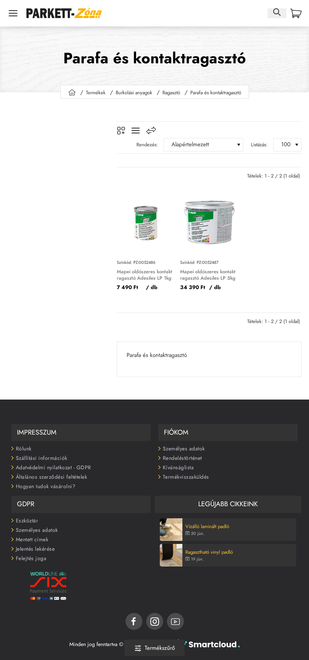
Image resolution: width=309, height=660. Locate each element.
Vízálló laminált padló (207, 527)
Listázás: (259, 144)
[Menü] (13, 13)
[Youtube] (175, 621)
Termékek (96, 92)
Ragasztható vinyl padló (209, 552)
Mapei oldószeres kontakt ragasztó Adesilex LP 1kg (144, 275)
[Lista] (136, 131)
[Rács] (121, 130)
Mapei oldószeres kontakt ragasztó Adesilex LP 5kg (208, 275)
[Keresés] (277, 13)
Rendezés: (147, 144)
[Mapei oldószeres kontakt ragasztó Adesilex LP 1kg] (145, 222)
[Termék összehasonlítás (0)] (151, 131)
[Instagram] (154, 621)
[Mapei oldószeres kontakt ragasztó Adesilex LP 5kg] (209, 222)
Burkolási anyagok (134, 92)
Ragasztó (171, 92)
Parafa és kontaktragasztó (215, 92)
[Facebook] (133, 621)
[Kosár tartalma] (295, 13)
